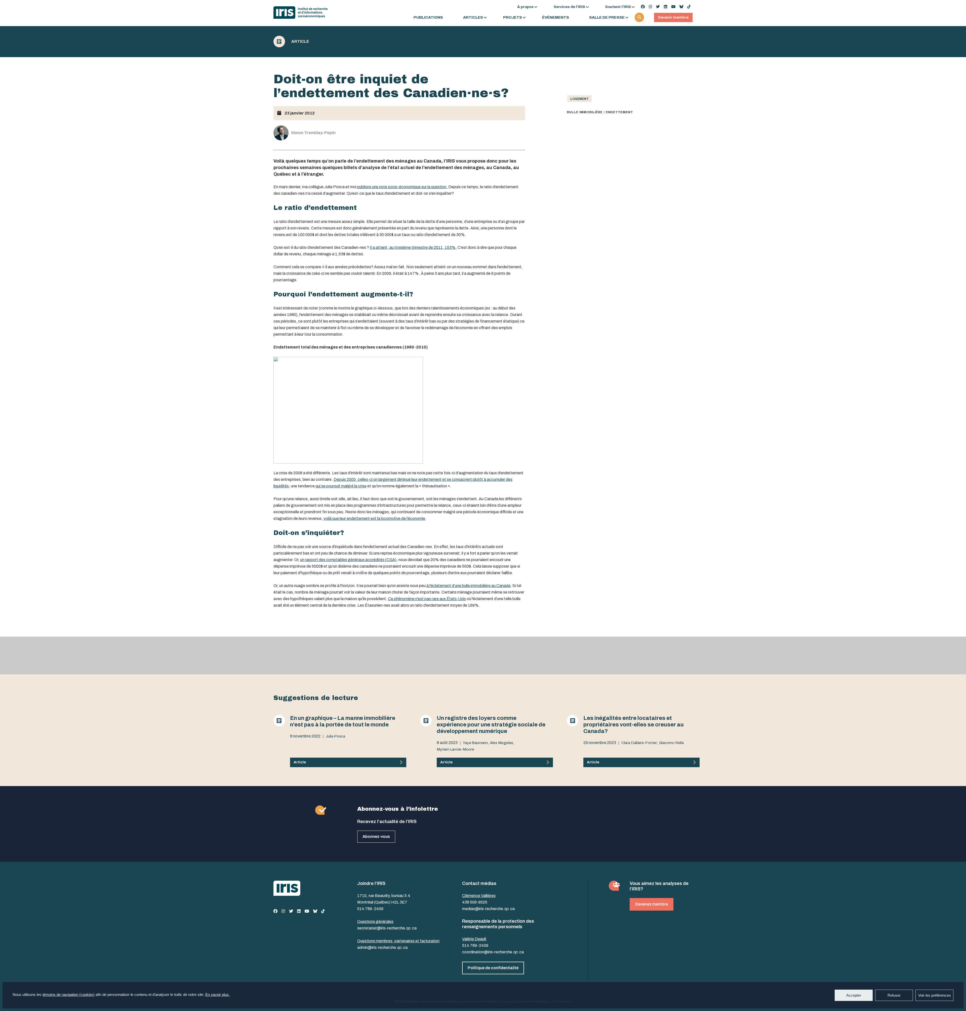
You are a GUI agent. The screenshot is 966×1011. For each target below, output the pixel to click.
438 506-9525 (474, 902)
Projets (512, 17)
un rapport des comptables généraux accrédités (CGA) (348, 560)
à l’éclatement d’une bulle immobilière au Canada (468, 586)
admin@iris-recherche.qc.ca (382, 947)
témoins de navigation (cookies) (69, 994)
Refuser (894, 995)
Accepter (853, 995)
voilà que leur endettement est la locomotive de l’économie (374, 518)
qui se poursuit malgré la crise (341, 486)
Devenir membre (673, 17)
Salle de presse (607, 17)
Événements (555, 17)
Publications (428, 17)
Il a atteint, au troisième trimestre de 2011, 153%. (413, 247)
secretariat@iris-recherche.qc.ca (387, 928)
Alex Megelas (501, 742)
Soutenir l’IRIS (618, 7)
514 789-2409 (370, 909)
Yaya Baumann (475, 742)
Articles (473, 17)
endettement (619, 112)
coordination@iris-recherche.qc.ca (493, 952)
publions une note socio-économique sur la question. (402, 187)
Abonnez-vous (376, 836)
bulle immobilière (584, 112)
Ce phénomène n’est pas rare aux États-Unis (427, 599)
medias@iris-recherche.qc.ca (488, 909)
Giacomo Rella (671, 742)
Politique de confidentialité (493, 968)
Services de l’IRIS (569, 7)
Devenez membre (651, 904)
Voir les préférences (934, 995)
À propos (525, 7)
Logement (579, 99)
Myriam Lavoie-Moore (455, 749)
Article (300, 42)
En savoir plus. (217, 994)
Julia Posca (335, 736)
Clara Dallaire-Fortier (639, 742)
